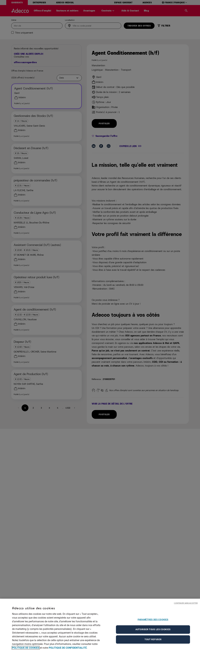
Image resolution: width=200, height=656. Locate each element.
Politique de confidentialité (68, 647)
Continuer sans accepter (186, 603)
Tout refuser (153, 639)
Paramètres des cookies (153, 619)
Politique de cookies (25, 647)
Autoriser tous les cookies (152, 629)
